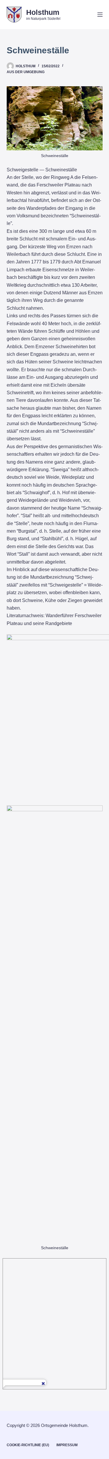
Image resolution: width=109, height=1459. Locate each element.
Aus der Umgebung (25, 72)
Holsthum (42, 12)
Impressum (67, 1445)
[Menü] (100, 14)
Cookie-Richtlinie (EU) (28, 1445)
